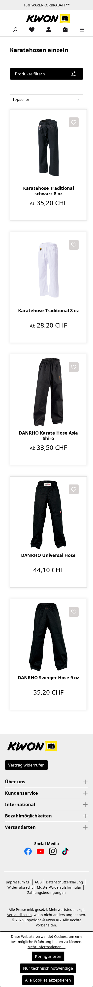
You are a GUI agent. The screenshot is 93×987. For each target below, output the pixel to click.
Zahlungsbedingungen (46, 892)
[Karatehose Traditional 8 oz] (48, 270)
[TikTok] (65, 852)
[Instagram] (53, 852)
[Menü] (80, 29)
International (20, 804)
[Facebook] (28, 852)
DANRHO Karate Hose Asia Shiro (48, 435)
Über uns (15, 782)
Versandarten (20, 827)
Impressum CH (18, 882)
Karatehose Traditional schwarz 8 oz (48, 190)
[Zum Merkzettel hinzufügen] (74, 122)
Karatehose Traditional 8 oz (48, 310)
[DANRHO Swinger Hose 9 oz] (48, 637)
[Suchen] (13, 29)
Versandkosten (19, 914)
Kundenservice (21, 793)
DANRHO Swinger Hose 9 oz (48, 677)
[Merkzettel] (30, 29)
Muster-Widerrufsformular (59, 887)
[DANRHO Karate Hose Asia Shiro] (48, 392)
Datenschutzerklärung (64, 882)
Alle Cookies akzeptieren (48, 980)
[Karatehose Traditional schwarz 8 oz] (48, 147)
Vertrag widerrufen (26, 765)
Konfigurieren (48, 956)
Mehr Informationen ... (46, 946)
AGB (38, 882)
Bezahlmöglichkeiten (28, 816)
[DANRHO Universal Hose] (48, 515)
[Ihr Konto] (47, 29)
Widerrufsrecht (20, 887)
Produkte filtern (30, 74)
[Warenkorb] (63, 29)
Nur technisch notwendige (48, 968)
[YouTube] (40, 852)
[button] (46, 746)
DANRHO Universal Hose (48, 555)
